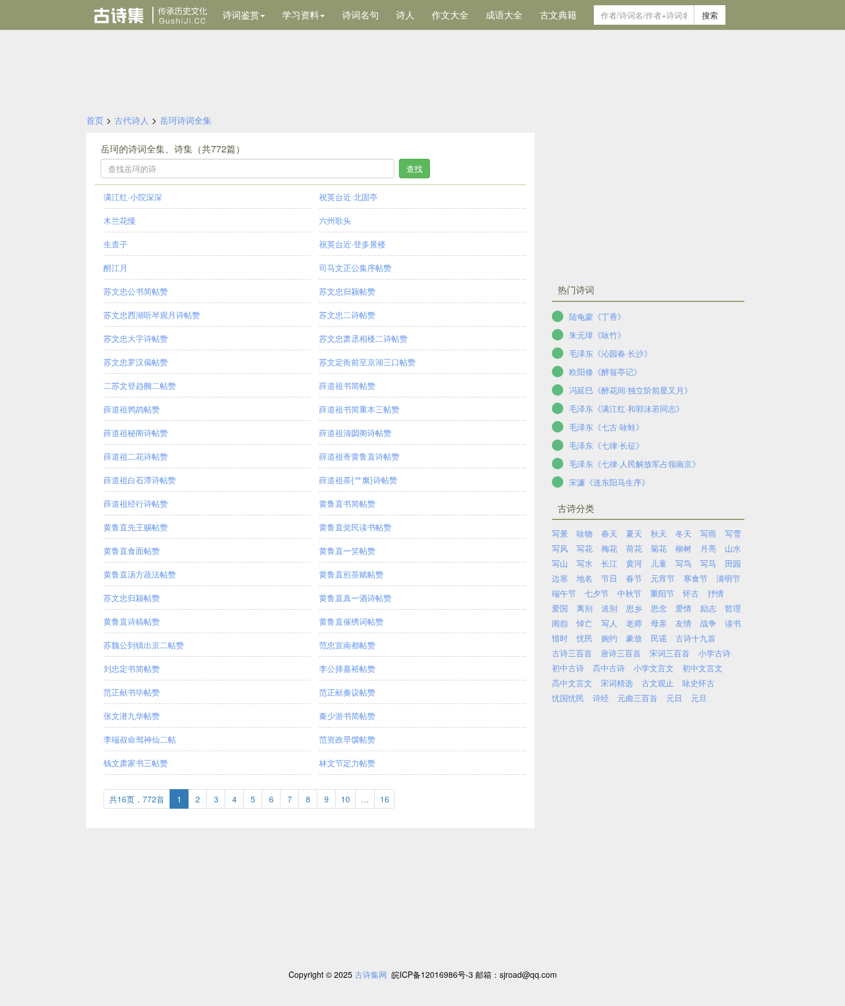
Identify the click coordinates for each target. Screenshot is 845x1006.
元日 (674, 697)
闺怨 (560, 623)
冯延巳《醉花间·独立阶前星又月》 (630, 390)
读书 (733, 623)
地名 (585, 578)
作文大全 (450, 14)
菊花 (659, 548)
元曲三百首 (637, 697)
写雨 (708, 533)
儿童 (659, 563)
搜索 (710, 15)
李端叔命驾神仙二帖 (139, 739)
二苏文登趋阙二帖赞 (139, 385)
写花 (585, 548)
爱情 (683, 608)
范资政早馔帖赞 (347, 739)
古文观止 (658, 682)
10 (345, 799)
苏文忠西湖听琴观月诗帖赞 (151, 314)
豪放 (634, 638)
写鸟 (683, 563)
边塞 (560, 578)
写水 (585, 563)
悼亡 (585, 623)
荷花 (634, 548)
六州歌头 (335, 220)
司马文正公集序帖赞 (355, 267)
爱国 (560, 608)
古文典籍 (558, 14)
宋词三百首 (670, 653)
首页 (94, 120)
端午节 (564, 593)
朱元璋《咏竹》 (597, 335)
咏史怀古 (698, 682)
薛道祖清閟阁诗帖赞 (355, 432)
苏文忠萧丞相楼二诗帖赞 (363, 338)
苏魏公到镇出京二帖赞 (143, 645)
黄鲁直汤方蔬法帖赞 (139, 574)
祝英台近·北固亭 (348, 196)
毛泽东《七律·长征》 (606, 445)
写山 (560, 563)
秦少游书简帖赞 (347, 715)
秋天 (659, 533)
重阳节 (662, 593)
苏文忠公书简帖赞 (135, 291)
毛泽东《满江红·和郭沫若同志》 (626, 408)
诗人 (405, 14)
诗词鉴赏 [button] (240, 14)
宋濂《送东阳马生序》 (609, 482)
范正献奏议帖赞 (347, 692)
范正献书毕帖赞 (131, 692)
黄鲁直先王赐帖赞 (135, 527)
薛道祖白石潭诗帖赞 (139, 479)
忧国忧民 (568, 697)
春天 (609, 533)
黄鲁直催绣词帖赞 (351, 621)
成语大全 (504, 14)
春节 (634, 578)
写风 (560, 548)
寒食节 (695, 578)
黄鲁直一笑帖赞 (347, 550)
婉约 (609, 638)
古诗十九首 (695, 638)
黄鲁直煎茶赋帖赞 (351, 574)
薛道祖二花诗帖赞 (135, 456)
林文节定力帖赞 (347, 762)
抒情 (716, 593)
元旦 (699, 697)
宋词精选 (617, 682)
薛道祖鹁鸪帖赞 (131, 409)
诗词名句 (360, 14)
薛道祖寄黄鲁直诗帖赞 (359, 456)
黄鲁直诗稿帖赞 (131, 621)
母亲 (659, 623)
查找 (414, 168)
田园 (733, 563)
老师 (634, 623)
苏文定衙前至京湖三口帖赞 (367, 362)
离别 (585, 608)
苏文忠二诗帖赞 (347, 314)
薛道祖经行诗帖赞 (135, 503)
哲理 (733, 608)
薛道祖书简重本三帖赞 (359, 409)
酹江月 (115, 267)
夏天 (634, 533)
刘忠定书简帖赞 (131, 668)
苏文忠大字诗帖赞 (135, 338)
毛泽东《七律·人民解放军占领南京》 (634, 463)
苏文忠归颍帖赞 (347, 291)
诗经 (601, 697)
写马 (708, 563)
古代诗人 (131, 120)
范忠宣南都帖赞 (347, 645)
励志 (708, 608)
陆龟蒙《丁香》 (597, 316)
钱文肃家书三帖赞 (135, 762)
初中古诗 (568, 668)
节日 (609, 578)
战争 (708, 623)
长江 (609, 563)
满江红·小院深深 (132, 196)
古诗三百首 (572, 653)
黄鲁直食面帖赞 (131, 550)
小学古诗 (714, 653)
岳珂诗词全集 (186, 120)
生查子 (115, 244)
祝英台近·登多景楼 (352, 244)
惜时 (560, 638)
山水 (733, 548)
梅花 (609, 548)
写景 (560, 533)
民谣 (659, 638)
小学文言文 (653, 668)
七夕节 (597, 593)
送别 (609, 608)
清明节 (728, 578)
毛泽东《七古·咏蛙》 (606, 427)
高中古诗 (609, 668)
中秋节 (629, 593)
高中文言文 (572, 682)
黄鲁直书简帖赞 (347, 503)
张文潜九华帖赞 (131, 715)
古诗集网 (371, 974)
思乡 (634, 608)
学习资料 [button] (300, 14)
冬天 (683, 533)
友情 (683, 623)
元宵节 (663, 578)
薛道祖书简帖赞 (347, 385)
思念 (659, 608)
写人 (609, 623)
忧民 (585, 638)
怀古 (691, 593)
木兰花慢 (119, 220)
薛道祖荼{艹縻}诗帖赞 (358, 479)
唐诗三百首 (621, 653)
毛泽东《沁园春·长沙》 (610, 353)
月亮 (708, 548)
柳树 (683, 548)
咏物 (585, 533)
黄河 (634, 563)
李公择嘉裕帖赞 (347, 668)
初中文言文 (702, 668)
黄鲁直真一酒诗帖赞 (355, 597)
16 (384, 799)
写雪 (733, 533)
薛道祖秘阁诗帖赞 (135, 432)
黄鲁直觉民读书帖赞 (355, 527)
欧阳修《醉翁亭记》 (605, 371)
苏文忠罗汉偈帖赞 (135, 362)
